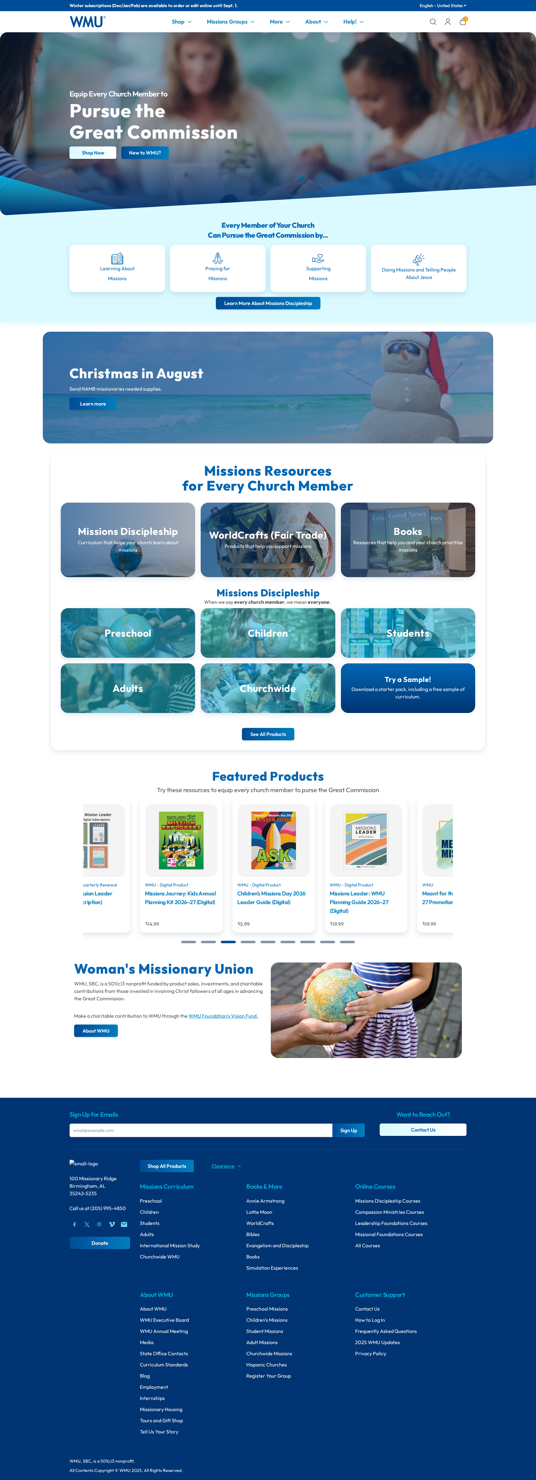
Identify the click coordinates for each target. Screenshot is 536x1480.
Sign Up (348, 1130)
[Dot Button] (188, 942)
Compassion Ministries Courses (389, 1212)
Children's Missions (267, 1320)
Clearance (223, 1166)
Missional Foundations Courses (389, 1234)
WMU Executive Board (164, 1320)
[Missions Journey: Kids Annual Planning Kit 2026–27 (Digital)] (129, 840)
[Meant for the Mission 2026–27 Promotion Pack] (406, 840)
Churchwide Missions (269, 1353)
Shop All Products (167, 1166)
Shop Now (93, 153)
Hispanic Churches (266, 1364)
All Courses (367, 1245)
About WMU (153, 1309)
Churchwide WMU (160, 1257)
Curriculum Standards (164, 1364)
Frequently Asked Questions (386, 1331)
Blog (145, 1376)
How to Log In (370, 1320)
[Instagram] (99, 1224)
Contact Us (423, 1130)
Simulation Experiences (272, 1268)
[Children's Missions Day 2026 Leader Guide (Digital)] (221, 840)
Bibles (253, 1234)
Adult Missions (262, 1342)
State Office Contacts (164, 1353)
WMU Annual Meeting (164, 1331)
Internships (152, 1398)
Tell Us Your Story (159, 1431)
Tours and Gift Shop (161, 1420)
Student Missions (264, 1331)
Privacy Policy (370, 1353)
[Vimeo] (112, 1224)
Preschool (151, 1201)
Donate (100, 1243)
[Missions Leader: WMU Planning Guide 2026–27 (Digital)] (314, 840)
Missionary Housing (161, 1409)
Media (147, 1342)
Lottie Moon (259, 1212)
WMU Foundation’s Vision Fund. (223, 1016)
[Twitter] (87, 1224)
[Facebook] (74, 1224)
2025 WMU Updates (377, 1342)
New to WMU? (145, 153)
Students (149, 1223)
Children (149, 1212)
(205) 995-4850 (108, 1208)
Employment (154, 1387)
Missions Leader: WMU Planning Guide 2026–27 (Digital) (307, 902)
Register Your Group (268, 1376)
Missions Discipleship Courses (387, 1201)
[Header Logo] (87, 22)
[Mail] (124, 1224)
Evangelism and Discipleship (277, 1245)
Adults (147, 1234)
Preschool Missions (267, 1309)
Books (253, 1257)
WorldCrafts (260, 1223)
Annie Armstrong (265, 1201)
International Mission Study (170, 1245)
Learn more (93, 404)
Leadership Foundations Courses (391, 1223)
